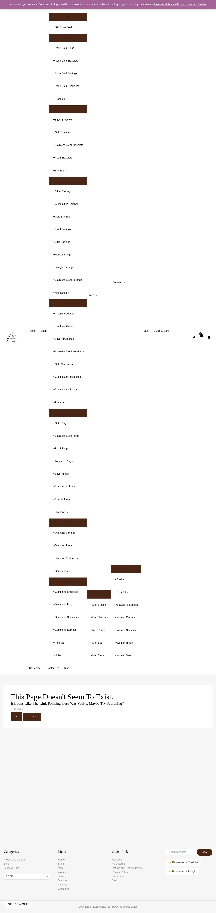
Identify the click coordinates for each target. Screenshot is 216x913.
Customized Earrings (66, 204)
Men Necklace (100, 617)
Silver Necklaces (64, 339)
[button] (73, 27)
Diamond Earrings (65, 532)
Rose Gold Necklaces (67, 86)
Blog (66, 668)
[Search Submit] (16, 716)
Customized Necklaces (68, 377)
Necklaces (61, 293)
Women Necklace (127, 630)
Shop (44, 330)
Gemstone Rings (64, 604)
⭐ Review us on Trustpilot (183, 862)
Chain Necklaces (64, 313)
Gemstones (61, 571)
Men (91, 295)
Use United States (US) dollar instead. (175, 4)
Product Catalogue (14, 859)
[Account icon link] (209, 337)
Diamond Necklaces (66, 558)
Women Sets (124, 655)
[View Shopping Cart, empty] (201, 337)
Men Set (97, 642)
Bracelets (60, 99)
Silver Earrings (63, 191)
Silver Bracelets (64, 119)
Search (204, 852)
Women (118, 282)
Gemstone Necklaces (67, 617)
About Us (117, 859)
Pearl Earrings (63, 229)
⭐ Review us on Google (182, 871)
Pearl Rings (61, 448)
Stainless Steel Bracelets (69, 145)
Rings (58, 402)
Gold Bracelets (63, 132)
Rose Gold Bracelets (66, 60)
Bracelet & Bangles (127, 604)
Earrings (59, 170)
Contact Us (52, 668)
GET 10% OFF (18, 904)
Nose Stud (123, 592)
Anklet (120, 579)
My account (118, 863)
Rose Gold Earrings (66, 73)
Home (32, 330)
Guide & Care (161, 330)
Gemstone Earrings (66, 629)
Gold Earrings (62, 216)
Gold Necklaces (64, 364)
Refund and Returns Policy (127, 868)
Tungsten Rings (64, 461)
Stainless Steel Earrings (68, 280)
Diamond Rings (63, 545)
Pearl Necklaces (64, 326)
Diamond (60, 512)
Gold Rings (61, 423)
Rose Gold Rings (64, 48)
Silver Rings (62, 473)
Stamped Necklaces (66, 389)
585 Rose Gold (63, 27)
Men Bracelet (99, 604)
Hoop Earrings (63, 254)
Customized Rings (65, 486)
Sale (146, 330)
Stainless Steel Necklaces (69, 351)
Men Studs (98, 655)
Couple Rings (62, 499)
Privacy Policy (120, 872)
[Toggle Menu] (68, 17)
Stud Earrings (62, 242)
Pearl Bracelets (63, 157)
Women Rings (125, 642)
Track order (35, 668)
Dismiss (202, 4)
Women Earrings (126, 617)
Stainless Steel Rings (67, 436)
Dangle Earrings (64, 267)
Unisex (59, 655)
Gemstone (63, 889)
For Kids (59, 642)
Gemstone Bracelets (66, 591)
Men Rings (98, 630)
